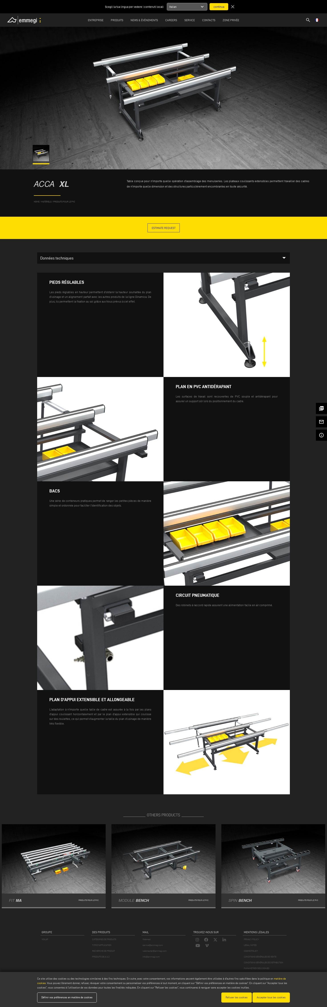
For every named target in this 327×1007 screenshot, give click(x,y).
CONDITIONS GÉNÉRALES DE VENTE (260, 957)
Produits (117, 20)
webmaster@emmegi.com (155, 951)
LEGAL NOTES (250, 945)
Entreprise (95, 20)
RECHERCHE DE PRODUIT (103, 951)
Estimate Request (164, 227)
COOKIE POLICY (251, 951)
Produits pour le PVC (64, 201)
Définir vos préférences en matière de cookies (67, 997)
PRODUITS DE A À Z (100, 957)
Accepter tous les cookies (271, 997)
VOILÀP (45, 939)
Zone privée (231, 20)
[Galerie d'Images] (41, 160)
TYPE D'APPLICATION (101, 945)
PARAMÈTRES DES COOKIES (256, 968)
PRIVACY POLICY (251, 939)
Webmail (147, 939)
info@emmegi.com (151, 957)
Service (189, 20)
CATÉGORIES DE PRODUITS (104, 939)
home (36, 201)
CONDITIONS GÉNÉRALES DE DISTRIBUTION (263, 962)
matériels (46, 201)
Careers (171, 20)
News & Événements (144, 20)
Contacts (208, 20)
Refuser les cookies (237, 997)
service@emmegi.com (153, 945)
